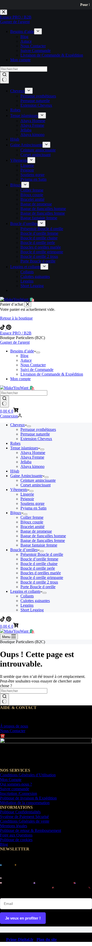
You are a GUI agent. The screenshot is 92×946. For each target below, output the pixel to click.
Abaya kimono (32, 466)
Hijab (14, 471)
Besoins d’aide (22, 351)
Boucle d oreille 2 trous (39, 582)
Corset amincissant (35, 485)
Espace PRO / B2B (15, 333)
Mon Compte (10, 779)
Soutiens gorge (32, 503)
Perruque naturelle (35, 434)
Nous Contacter (33, 365)
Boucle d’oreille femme (39, 559)
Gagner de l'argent (15, 342)
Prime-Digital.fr (19, 939)
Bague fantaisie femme (38, 545)
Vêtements (18, 489)
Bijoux (15, 513)
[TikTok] (3, 328)
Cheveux (17, 425)
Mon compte (20, 379)
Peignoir (27, 499)
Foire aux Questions (16, 835)
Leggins (26, 605)
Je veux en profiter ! (23, 918)
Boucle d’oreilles (24, 550)
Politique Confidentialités (20, 812)
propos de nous (14, 726)
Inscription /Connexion (18, 793)
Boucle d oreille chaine (38, 563)
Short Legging (32, 610)
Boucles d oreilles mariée (40, 573)
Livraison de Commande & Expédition (51, 374)
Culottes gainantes (35, 600)
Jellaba (25, 462)
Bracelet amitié (32, 526)
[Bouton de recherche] (4, 401)
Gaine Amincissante (26, 476)
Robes (15, 443)
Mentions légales (13, 826)
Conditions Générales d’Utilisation (28, 775)
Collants (27, 596)
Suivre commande (14, 789)
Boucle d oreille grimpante (41, 577)
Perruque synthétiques (38, 429)
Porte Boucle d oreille (37, 587)
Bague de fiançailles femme (42, 540)
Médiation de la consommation (25, 803)
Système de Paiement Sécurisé (24, 816)
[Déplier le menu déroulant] (38, 352)
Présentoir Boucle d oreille (41, 554)
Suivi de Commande (36, 369)
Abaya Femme (32, 457)
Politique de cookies (16, 840)
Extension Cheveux (36, 438)
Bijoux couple (31, 522)
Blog (24, 355)
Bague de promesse (36, 531)
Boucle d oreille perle (37, 568)
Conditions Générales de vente (24, 821)
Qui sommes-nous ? (16, 784)
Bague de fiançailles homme (43, 536)
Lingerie (27, 494)
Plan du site (47, 939)
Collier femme (31, 517)
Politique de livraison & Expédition (28, 798)
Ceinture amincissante (38, 480)
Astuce (26, 360)
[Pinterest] (8, 328)
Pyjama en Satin (33, 508)
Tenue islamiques (24, 448)
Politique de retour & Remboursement (30, 830)
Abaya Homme (32, 452)
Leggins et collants (25, 591)
